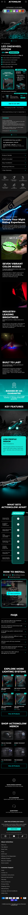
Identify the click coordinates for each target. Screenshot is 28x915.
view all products (14, 714)
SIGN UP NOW (14, 828)
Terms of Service (5, 881)
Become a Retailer (6, 860)
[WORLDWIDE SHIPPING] (14, 780)
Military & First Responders (8, 856)
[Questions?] (14, 806)
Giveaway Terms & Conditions (9, 891)
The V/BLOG (4, 847)
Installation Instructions (7, 875)
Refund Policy (5, 888)
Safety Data (4, 893)
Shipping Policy (5, 886)
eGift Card (4, 854)
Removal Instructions (7, 877)
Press (2, 851)
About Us (3, 844)
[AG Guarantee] (14, 793)
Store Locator (5, 863)
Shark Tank (4, 849)
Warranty (3, 879)
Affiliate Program (6, 858)
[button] (11, 134)
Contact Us (4, 872)
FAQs (2, 870)
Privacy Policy (5, 884)
